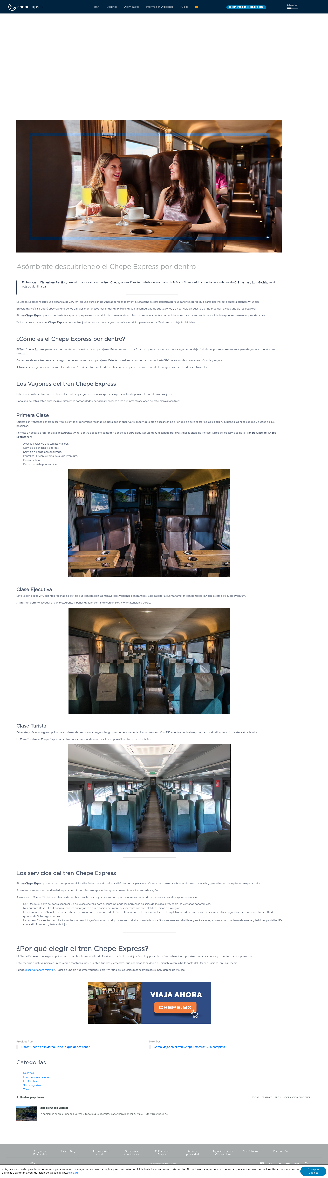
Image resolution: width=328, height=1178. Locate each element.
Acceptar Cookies (313, 1171)
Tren (96, 7)
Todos (255, 1097)
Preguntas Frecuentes (40, 1153)
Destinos (111, 7)
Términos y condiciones (131, 1153)
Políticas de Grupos (162, 1153)
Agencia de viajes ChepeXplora (223, 1153)
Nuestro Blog (68, 1151)
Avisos (184, 7)
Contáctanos (250, 1151)
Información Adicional (159, 7)
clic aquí (73, 1173)
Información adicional (36, 1077)
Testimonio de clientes (101, 1153)
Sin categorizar (32, 1085)
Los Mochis (30, 1081)
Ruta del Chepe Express (53, 1108)
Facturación (280, 1151)
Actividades (131, 7)
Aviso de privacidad (192, 1153)
